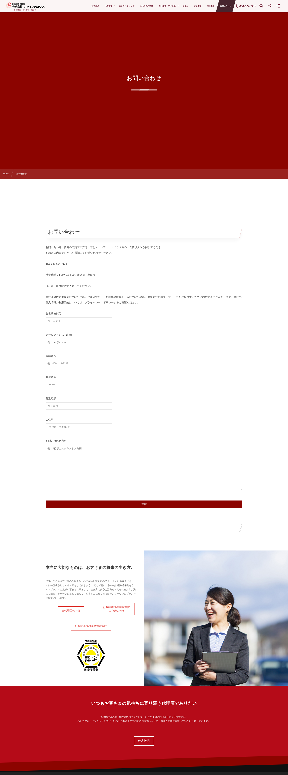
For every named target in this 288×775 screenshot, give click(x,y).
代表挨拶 (144, 740)
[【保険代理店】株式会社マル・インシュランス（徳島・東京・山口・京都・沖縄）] (25, 5)
